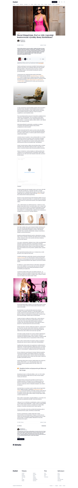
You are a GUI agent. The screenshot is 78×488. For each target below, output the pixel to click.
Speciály (39, 4)
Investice (14, 4)
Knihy (45, 475)
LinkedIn (60, 485)
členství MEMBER (40, 63)
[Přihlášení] (59, 2)
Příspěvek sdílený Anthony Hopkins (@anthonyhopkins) (29, 184)
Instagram (56, 485)
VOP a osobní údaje (60, 479)
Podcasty (45, 4)
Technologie (26, 4)
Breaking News (35, 479)
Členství (59, 474)
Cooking (32, 4)
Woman (42, 4)
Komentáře (34, 474)
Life (29, 4)
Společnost (21, 4)
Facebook (51, 485)
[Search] (62, 2)
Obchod (45, 474)
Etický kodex (59, 480)
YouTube (64, 485)
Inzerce (59, 475)
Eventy (53, 4)
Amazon (39, 193)
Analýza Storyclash (21, 257)
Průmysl (17, 4)
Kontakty (59, 478)
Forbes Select (57, 4)
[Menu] (64, 2)
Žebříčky (35, 4)
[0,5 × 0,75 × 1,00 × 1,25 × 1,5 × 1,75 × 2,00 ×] (43, 59)
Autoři (45, 473)
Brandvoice (34, 480)
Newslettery (49, 4)
